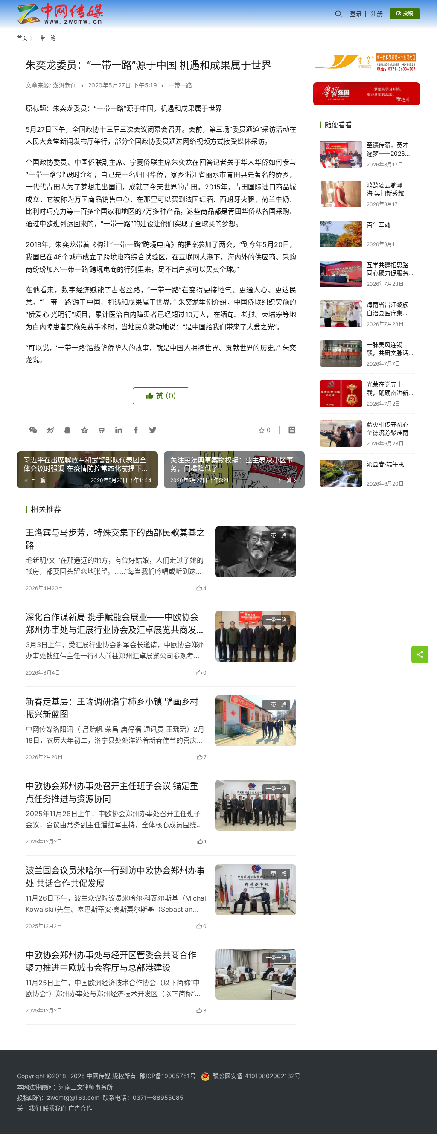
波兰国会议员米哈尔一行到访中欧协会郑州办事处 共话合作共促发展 (115, 877)
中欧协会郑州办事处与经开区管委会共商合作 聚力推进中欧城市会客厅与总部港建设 (111, 961)
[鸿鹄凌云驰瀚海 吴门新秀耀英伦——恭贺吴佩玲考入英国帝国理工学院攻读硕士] (341, 194)
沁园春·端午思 (385, 464)
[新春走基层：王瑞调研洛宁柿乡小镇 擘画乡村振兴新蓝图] (255, 720)
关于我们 (30, 1108)
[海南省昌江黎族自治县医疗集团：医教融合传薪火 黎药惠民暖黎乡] (341, 313)
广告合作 (80, 1108)
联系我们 (55, 1108)
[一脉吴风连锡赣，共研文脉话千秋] (341, 353)
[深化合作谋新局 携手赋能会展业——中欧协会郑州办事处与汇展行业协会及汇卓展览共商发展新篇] (255, 636)
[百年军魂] (341, 234)
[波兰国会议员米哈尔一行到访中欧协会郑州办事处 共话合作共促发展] (255, 889)
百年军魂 (378, 224)
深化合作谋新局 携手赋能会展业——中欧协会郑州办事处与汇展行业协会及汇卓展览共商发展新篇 (115, 623)
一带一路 (180, 85)
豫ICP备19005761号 (168, 1075)
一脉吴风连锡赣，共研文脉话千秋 (387, 353)
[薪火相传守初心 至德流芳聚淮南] (341, 433)
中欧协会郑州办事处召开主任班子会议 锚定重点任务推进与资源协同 (112, 792)
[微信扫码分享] (33, 430)
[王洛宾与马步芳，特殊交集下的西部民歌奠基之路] (255, 551)
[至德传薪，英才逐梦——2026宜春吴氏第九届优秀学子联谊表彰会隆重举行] (341, 154)
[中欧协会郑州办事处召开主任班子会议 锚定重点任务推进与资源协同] (255, 805)
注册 (377, 13)
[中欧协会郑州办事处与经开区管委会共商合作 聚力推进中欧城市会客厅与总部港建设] (255, 974)
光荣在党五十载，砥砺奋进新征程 (387, 392)
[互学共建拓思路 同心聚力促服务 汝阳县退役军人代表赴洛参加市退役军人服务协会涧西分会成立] (341, 274)
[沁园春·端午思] (341, 473)
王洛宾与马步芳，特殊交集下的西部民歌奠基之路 (115, 539)
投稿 (407, 13)
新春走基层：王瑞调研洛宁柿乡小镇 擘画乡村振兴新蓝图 (112, 708)
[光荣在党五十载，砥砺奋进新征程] (341, 393)
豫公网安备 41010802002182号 (256, 1075)
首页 (22, 38)
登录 (356, 13)
